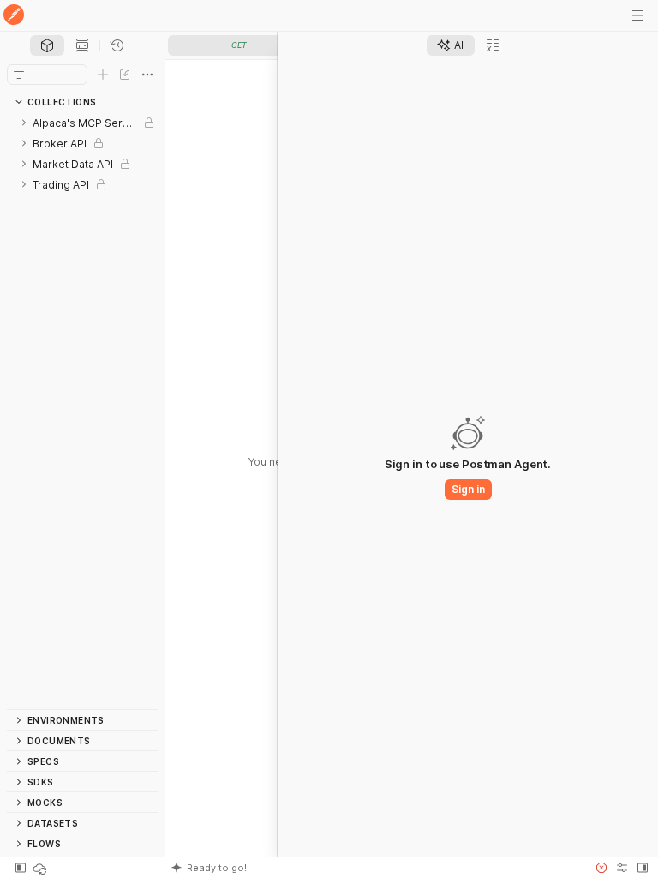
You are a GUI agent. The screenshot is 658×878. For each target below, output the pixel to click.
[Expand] (24, 122)
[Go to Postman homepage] (13, 15)
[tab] (47, 45)
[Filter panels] (19, 74)
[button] (375, 867)
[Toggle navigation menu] (637, 15)
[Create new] (103, 74)
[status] (41, 867)
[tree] (82, 410)
